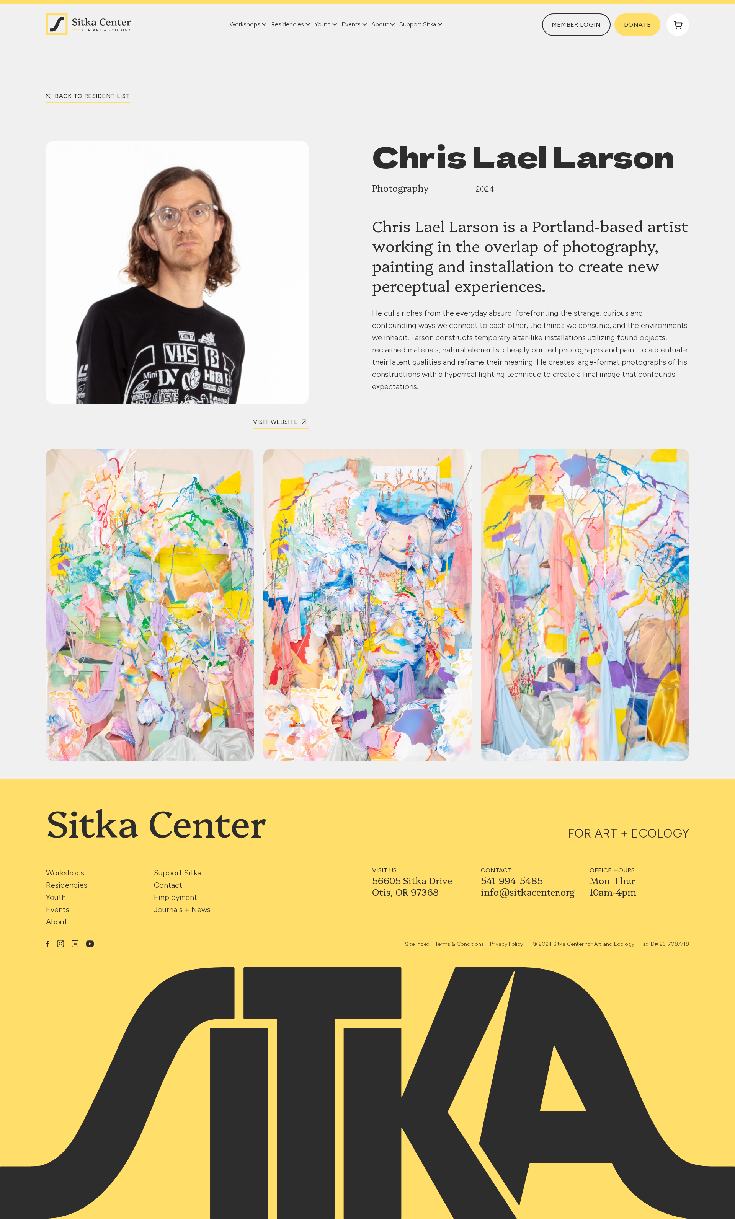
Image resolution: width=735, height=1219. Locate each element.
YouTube (90, 943)
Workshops (65, 872)
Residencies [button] (287, 24)
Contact (168, 885)
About (56, 921)
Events (57, 909)
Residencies (66, 885)
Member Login (576, 24)
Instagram (60, 943)
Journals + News (182, 909)
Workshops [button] (245, 24)
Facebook (47, 943)
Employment (175, 897)
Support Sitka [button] (417, 24)
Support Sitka (177, 872)
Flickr (75, 943)
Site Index (417, 944)
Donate (637, 24)
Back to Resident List (91, 95)
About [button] (380, 24)
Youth (56, 897)
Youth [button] (323, 24)
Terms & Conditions (459, 944)
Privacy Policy (506, 944)
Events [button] (351, 24)
